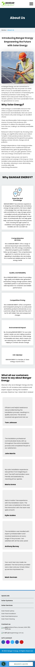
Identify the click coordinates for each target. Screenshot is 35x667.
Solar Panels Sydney (7, 611)
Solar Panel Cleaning (8, 619)
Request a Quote (21, 664)
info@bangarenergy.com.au (14, 633)
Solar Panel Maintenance (9, 616)
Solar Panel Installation (8, 614)
